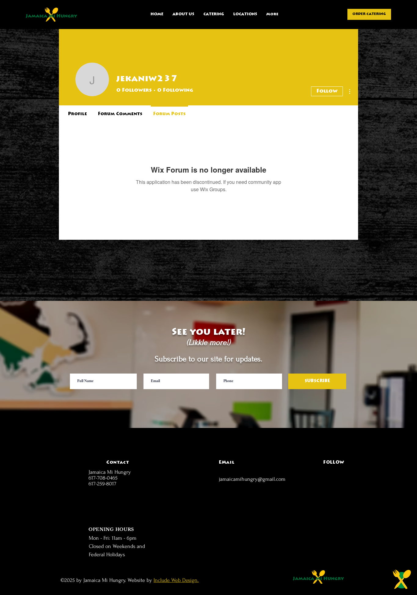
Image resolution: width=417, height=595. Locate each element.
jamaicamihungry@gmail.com (252, 479)
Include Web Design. (176, 580)
